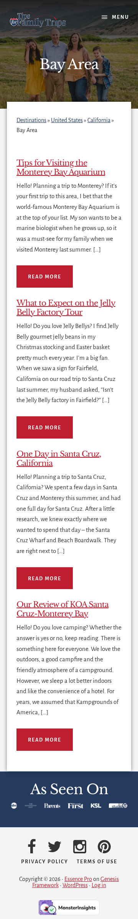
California (98, 120)
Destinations (31, 120)
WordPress (75, 885)
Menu (120, 17)
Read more (44, 277)
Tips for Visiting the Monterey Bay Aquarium (60, 167)
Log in (99, 885)
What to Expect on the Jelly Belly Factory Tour (65, 307)
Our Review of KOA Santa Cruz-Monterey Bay (62, 609)
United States (67, 120)
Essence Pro (78, 879)
